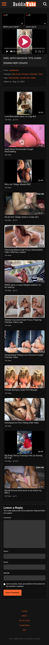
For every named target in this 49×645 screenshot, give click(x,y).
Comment (8, 518)
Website (6, 573)
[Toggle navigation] (4, 4)
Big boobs (16, 74)
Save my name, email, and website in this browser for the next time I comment (25, 585)
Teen (40, 74)
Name (6, 551)
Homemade (14, 78)
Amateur (25, 74)
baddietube (14, 70)
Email (6, 562)
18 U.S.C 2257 (24, 621)
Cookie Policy (24, 625)
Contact (24, 611)
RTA (24, 630)
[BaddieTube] (24, 4)
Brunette (33, 74)
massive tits (25, 78)
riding (33, 78)
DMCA (24, 616)
